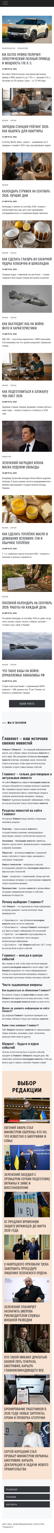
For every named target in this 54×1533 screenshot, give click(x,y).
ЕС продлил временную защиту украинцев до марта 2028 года (25, 1226)
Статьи (13, 120)
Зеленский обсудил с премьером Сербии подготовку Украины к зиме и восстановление (27, 1181)
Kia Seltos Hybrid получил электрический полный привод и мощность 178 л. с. (26, 58)
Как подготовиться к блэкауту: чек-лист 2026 (25, 393)
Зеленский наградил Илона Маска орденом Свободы (22, 464)
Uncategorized (8, 48)
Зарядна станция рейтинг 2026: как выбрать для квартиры (25, 128)
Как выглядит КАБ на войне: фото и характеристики (23, 325)
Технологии (22, 48)
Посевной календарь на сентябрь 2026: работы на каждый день (27, 605)
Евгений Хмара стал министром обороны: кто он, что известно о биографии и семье (25, 1134)
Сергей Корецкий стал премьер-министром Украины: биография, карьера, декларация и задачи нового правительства (26, 1460)
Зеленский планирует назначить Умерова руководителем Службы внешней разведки (22, 1313)
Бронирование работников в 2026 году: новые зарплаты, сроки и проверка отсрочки (25, 1413)
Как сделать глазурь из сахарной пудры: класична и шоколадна (27, 261)
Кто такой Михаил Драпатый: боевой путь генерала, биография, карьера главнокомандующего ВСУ (25, 1363)
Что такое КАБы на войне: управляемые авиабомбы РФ (23, 672)
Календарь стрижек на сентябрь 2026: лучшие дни (26, 193)
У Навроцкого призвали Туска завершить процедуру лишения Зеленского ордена (26, 1268)
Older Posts (27, 703)
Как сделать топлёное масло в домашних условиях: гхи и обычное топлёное (25, 538)
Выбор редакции (27, 1086)
